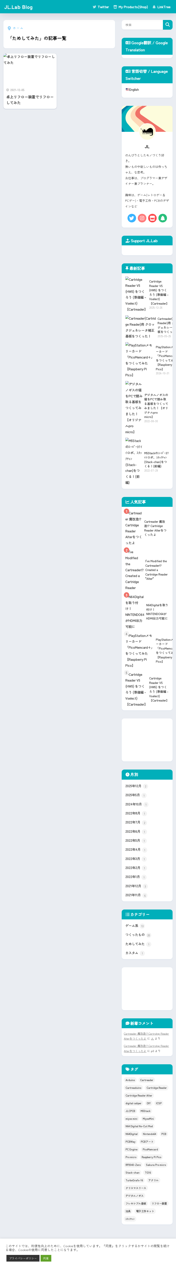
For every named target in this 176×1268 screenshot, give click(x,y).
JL (152, 1038)
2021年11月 (135, 894)
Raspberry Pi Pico (151, 1157)
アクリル (153, 1180)
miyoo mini (131, 1118)
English (134, 89)
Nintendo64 (149, 1134)
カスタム (134, 952)
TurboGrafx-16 (134, 1180)
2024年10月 (136, 804)
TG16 (148, 1172)
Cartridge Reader (157, 1087)
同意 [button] (46, 1258)
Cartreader (146, 1080)
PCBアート (147, 1141)
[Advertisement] (147, 739)
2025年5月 (135, 794)
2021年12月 (135, 885)
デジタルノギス (135, 1195)
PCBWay (130, 1141)
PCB (163, 1134)
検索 (168, 25)
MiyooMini (148, 1118)
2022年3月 (135, 858)
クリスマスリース (136, 1188)
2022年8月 (135, 813)
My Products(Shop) (133, 6)
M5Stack (145, 1111)
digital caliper (133, 1103)
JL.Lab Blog (19, 6)
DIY (149, 1103)
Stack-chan (133, 1172)
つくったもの (137, 934)
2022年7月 (135, 822)
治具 (128, 1211)
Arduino (130, 1080)
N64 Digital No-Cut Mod (139, 1126)
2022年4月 (135, 849)
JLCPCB (130, 1111)
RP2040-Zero (133, 1164)
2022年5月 (135, 840)
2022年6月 (135, 831)
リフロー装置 (159, 1203)
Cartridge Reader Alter (139, 1095)
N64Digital (132, 1134)
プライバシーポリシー (23, 1258)
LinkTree (163, 6)
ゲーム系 (134, 925)
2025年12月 (135, 785)
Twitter (103, 6)
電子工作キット (145, 1211)
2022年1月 (135, 876)
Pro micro (131, 1157)
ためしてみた (137, 943)
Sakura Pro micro (156, 1164)
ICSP (159, 1103)
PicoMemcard (150, 1149)
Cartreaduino (133, 1087)
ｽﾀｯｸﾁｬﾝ (130, 1219)
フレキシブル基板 (136, 1203)
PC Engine (131, 1149)
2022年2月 (135, 867)
